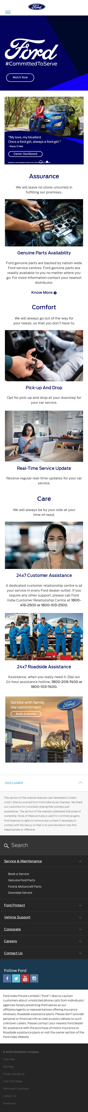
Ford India (9, 1059)
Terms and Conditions (16, 1089)
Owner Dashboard (25, 153)
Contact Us (9, 1096)
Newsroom (9, 1103)
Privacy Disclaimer (14, 1074)
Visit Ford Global (12, 1081)
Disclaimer (14, 783)
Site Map (8, 1066)
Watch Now (20, 77)
